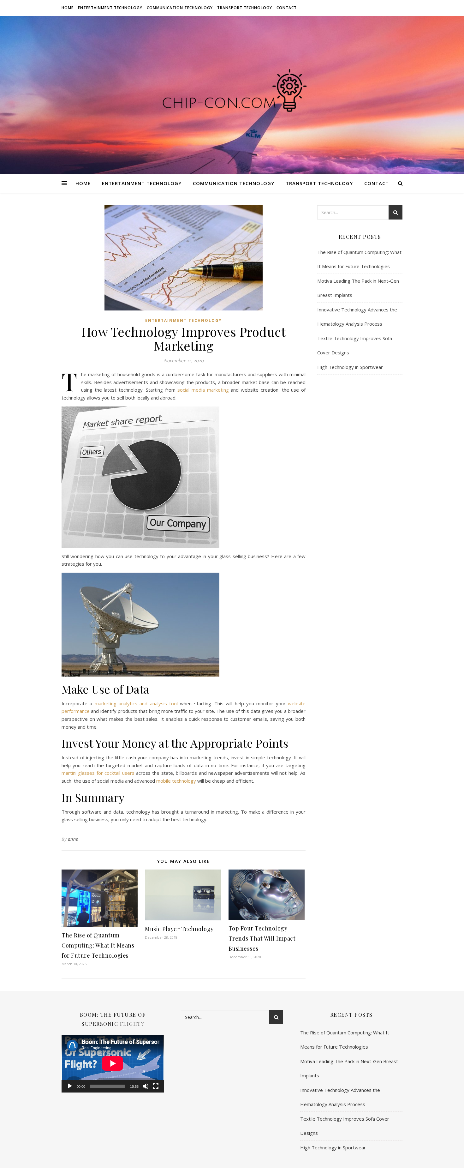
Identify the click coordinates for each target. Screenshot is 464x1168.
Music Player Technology (179, 929)
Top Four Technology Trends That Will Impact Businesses (262, 938)
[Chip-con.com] (232, 95)
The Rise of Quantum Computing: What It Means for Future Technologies (98, 945)
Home (68, 7)
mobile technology (176, 781)
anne (73, 839)
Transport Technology (244, 7)
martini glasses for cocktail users (98, 773)
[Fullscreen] (155, 1086)
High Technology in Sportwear (350, 367)
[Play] (70, 1086)
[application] (113, 1063)
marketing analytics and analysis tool (136, 703)
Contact (287, 7)
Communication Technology (180, 7)
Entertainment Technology (110, 7)
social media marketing (203, 390)
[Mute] (145, 1086)
